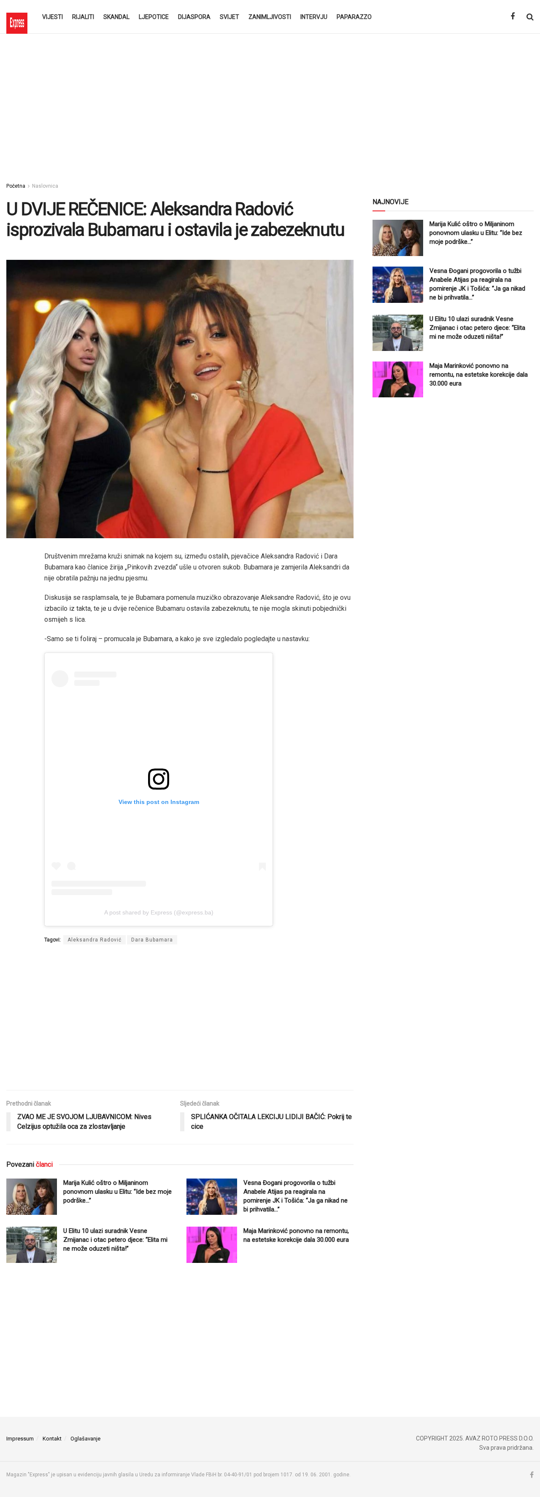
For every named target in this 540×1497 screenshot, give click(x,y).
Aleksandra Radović (95, 940)
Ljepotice (154, 16)
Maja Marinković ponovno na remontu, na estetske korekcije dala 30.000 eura (478, 374)
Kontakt (52, 1438)
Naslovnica (45, 186)
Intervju (313, 16)
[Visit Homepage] (16, 17)
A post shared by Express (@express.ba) (158, 912)
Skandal (116, 16)
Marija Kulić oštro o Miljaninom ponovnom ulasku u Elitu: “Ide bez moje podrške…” (117, 1191)
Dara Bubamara (152, 940)
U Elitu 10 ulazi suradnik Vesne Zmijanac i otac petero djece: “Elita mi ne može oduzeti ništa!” (115, 1239)
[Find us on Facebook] (512, 17)
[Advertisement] (270, 105)
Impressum (20, 1438)
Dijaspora (194, 16)
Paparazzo (354, 16)
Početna (15, 186)
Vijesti (52, 16)
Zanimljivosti (269, 16)
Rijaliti (83, 16)
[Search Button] (530, 16)
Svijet (229, 16)
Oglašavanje (85, 1438)
